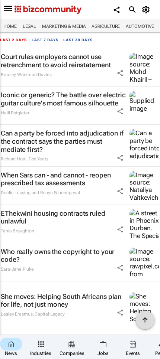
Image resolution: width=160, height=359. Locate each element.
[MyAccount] (147, 9)
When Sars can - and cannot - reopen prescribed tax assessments (56, 179)
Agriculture (106, 26)
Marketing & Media (64, 26)
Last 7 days (45, 40)
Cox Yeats (38, 158)
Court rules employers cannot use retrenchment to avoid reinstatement (56, 61)
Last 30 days (78, 40)
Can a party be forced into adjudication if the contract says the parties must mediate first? (62, 141)
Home (10, 26)
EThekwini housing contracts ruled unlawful (53, 217)
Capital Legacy (50, 314)
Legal (29, 26)
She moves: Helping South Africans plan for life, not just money (61, 301)
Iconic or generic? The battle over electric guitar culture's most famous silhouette (63, 99)
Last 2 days (13, 40)
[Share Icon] (120, 73)
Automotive (140, 26)
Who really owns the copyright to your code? (57, 256)
